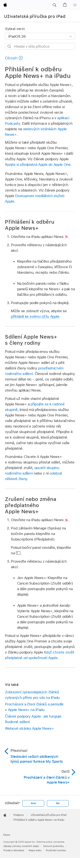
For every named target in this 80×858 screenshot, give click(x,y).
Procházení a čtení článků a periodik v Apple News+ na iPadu (34, 707)
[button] (54, 5)
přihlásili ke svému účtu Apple (35, 316)
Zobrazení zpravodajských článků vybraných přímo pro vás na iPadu (32, 695)
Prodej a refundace (13, 850)
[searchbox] (40, 46)
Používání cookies (56, 850)
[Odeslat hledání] (9, 46)
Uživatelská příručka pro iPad (34, 16)
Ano (33, 803)
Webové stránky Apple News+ (29, 728)
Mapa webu (35, 850)
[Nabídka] (75, 5)
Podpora (18, 815)
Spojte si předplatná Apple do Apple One (37, 164)
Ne (58, 803)
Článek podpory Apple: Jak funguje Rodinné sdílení (33, 719)
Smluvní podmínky (53, 846)
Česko (6, 834)
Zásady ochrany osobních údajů (21, 846)
